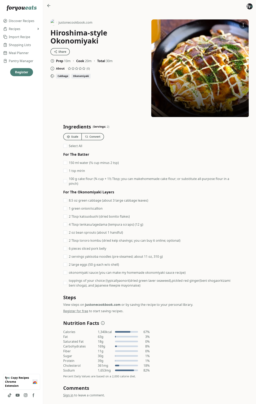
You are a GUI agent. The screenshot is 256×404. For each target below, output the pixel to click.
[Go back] (49, 6)
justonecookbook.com (71, 23)
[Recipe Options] (243, 25)
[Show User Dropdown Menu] (249, 6)
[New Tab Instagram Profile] (25, 395)
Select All (75, 146)
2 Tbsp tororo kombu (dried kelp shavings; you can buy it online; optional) (124, 240)
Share (62, 52)
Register (21, 72)
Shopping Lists (20, 45)
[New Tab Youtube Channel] (17, 395)
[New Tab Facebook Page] (33, 395)
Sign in (68, 395)
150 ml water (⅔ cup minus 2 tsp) (94, 163)
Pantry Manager (21, 61)
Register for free (75, 311)
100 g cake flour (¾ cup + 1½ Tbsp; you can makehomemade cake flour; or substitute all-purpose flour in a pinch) (149, 181)
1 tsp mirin (77, 171)
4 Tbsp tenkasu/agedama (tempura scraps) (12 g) (106, 224)
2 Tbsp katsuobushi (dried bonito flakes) (99, 216)
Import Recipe (19, 37)
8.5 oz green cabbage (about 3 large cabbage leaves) (108, 200)
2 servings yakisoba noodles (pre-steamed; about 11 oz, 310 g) (116, 256)
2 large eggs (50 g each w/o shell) (94, 264)
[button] (103, 323)
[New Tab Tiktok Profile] (9, 395)
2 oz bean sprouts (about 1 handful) (96, 232)
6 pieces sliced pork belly (87, 248)
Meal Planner (19, 53)
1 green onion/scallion (86, 208)
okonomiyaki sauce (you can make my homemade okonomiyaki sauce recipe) (127, 272)
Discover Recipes (21, 21)
